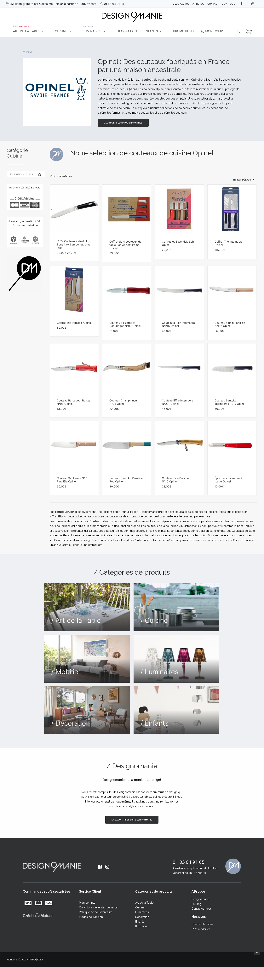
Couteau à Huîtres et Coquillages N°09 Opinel (125, 324)
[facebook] (243, 4)
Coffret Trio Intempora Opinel (229, 243)
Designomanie (200, 899)
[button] (74, 209)
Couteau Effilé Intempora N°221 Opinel (177, 402)
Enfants (139, 921)
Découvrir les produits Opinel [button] (123, 123)
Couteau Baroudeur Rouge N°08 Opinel (73, 402)
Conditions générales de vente (98, 907)
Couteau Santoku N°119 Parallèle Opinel (72, 479)
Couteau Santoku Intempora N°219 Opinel (230, 402)
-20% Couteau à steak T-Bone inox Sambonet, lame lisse (73, 244)
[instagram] (254, 4)
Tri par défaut (242, 179)
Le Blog (196, 904)
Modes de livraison (91, 916)
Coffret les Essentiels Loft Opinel (178, 243)
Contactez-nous (202, 908)
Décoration (142, 916)
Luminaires (142, 912)
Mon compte (87, 902)
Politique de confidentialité (95, 912)
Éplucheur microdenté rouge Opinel (228, 479)
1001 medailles (201, 929)
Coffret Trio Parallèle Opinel (74, 322)
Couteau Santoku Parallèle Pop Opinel (126, 479)
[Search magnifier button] (39, 175)
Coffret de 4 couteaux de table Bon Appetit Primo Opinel (125, 245)
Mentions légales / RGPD (21, 959)
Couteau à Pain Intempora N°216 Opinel (178, 324)
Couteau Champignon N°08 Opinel (123, 402)
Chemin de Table (202, 924)
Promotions (142, 926)
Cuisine (139, 907)
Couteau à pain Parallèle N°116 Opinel (230, 324)
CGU (40, 959)
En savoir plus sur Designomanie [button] (132, 820)
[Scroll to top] (257, 952)
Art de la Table (144, 902)
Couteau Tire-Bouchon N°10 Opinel (176, 479)
